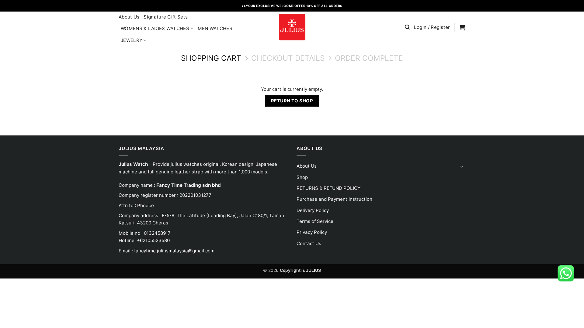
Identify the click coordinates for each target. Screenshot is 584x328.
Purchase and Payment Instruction (334, 199)
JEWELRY (131, 40)
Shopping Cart (211, 58)
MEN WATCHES (215, 28)
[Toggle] (461, 166)
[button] (407, 27)
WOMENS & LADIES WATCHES (155, 28)
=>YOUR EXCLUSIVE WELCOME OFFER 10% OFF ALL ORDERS (292, 6)
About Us (129, 17)
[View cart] (462, 27)
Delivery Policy (313, 210)
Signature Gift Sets (166, 17)
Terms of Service (315, 221)
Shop (302, 177)
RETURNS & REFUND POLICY (328, 188)
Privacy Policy (312, 232)
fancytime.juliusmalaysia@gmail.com (174, 251)
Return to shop (292, 101)
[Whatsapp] (566, 273)
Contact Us (309, 243)
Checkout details (288, 58)
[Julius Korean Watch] (292, 27)
